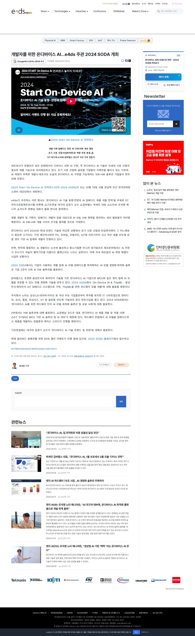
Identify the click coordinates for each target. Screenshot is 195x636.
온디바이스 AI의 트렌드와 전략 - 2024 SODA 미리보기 (162, 61)
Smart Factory (77, 40)
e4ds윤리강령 (129, 613)
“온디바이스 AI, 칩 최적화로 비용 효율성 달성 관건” (72, 432)
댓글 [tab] (15, 378)
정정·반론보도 (136, 4)
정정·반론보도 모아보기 (82, 356)
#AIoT (44, 349)
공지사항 (164, 4)
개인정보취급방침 (56, 613)
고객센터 (157, 4)
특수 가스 (111, 40)
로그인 (144, 4)
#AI (23, 349)
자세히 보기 (145, 632)
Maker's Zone (139, 11)
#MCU (18, 349)
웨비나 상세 (154, 84)
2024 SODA (18, 265)
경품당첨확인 (178, 4)
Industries (80, 11)
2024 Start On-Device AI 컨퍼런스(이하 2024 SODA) (44, 187)
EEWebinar (119, 11)
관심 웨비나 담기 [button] (173, 85)
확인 (136, 632)
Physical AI (50, 40)
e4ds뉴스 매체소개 (39, 613)
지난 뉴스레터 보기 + (163, 130)
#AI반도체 (29, 349)
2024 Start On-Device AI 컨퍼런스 (72, 139)
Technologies (61, 11)
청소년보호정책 (82, 613)
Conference (99, 11)
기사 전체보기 (104, 365)
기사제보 (95, 613)
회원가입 (150, 4)
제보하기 (121, 365)
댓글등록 (18, 393)
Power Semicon (128, 40)
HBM (62, 40)
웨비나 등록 (164, 77)
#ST (13, 349)
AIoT (100, 40)
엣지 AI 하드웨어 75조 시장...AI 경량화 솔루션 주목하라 (75, 480)
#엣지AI (37, 349)
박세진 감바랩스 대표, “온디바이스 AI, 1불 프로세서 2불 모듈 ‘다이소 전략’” (85, 456)
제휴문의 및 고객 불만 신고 (111, 613)
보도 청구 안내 (49, 356)
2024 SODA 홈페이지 (101, 338)
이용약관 (70, 613)
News (44, 11)
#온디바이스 (52, 349)
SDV (91, 40)
